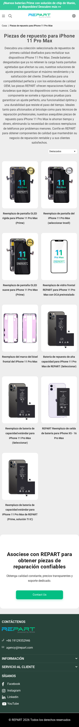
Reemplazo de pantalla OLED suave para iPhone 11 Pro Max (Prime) (20, 290)
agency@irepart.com (19, 647)
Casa (4, 25)
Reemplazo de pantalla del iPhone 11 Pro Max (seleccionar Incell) (59, 218)
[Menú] (3, 15)
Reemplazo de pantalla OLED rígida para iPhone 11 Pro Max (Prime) (19, 218)
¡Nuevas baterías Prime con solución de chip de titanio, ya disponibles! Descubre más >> (39, 5)
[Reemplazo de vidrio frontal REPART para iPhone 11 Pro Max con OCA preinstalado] (59, 256)
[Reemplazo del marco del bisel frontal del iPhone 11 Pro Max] (20, 328)
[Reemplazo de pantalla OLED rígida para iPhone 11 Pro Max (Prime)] (20, 184)
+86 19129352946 (18, 640)
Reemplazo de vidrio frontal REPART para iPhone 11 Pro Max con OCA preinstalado (59, 290)
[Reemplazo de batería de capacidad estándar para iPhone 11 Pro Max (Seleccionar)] (20, 399)
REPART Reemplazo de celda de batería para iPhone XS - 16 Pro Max (59, 433)
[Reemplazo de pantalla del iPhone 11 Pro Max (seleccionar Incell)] (59, 184)
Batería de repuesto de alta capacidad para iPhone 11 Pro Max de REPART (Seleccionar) (59, 361)
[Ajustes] (74, 15)
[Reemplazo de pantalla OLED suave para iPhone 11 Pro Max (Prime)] (20, 256)
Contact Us (39, 594)
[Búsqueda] (10, 15)
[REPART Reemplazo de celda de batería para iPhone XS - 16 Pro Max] (59, 399)
